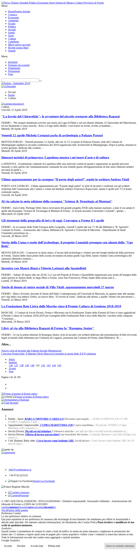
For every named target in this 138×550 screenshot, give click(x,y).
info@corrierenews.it (20, 469)
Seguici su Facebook (44, 481)
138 (22, 365)
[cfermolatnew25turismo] (15, 399)
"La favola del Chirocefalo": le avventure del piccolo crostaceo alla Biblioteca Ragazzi (60, 116)
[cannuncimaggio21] (12, 103)
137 (16, 365)
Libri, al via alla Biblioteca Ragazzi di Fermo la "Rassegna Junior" (47, 328)
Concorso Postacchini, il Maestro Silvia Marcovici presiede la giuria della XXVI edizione (48, 353)
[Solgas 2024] (15, 83)
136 (11, 365)
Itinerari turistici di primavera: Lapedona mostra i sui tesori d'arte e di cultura (55, 157)
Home (11, 95)
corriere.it (11, 507)
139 (27, 365)
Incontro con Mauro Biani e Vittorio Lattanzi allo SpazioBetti (43, 268)
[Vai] (40, 80)
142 (43, 365)
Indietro (13, 362)
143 (48, 365)
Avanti (12, 368)
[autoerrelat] (8, 452)
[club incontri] (9, 402)
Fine (11, 371)
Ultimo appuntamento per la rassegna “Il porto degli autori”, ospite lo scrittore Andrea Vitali (65, 179)
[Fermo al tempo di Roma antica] (19, 393)
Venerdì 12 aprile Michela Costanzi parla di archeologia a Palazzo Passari (52, 135)
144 (54, 365)
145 (59, 365)
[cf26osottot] (8, 86)
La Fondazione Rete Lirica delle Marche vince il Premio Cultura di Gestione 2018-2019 (61, 306)
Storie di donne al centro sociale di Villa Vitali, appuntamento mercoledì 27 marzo (57, 287)
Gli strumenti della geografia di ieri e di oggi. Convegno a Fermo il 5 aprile (52, 220)
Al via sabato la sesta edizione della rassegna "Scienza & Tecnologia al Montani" (56, 201)
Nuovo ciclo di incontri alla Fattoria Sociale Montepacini (31, 350)
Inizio (12, 359)
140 (32, 365)
